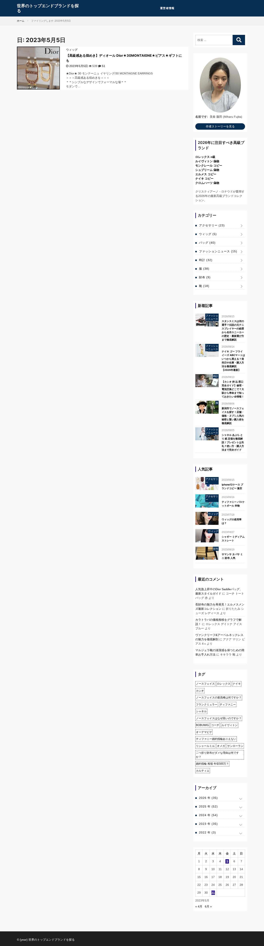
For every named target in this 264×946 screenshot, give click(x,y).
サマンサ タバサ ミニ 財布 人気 (232, 556)
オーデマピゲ (204, 732)
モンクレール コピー (208, 165)
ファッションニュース (218, 251)
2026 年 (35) (208, 797)
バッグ (207, 242)
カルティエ (202, 770)
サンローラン (235, 745)
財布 (205, 277)
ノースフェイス (205, 683)
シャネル (201, 711)
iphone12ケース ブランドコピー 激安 (232, 486)
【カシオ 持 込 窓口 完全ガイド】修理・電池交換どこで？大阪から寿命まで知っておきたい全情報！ (233, 389)
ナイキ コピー (204, 178)
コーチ (215, 725)
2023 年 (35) (208, 823)
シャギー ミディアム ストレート (233, 538)
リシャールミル (205, 745)
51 (103, 66)
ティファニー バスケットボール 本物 (233, 503)
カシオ (200, 690)
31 (213, 892)
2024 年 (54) (208, 815)
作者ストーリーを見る (220, 126)
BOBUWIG (202, 725)
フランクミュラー (206, 704)
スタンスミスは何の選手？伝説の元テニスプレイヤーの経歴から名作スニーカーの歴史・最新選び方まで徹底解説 (233, 330)
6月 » (208, 906)
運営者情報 (167, 8)
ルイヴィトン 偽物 (207, 161)
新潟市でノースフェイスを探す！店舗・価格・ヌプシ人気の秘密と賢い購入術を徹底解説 (233, 416)
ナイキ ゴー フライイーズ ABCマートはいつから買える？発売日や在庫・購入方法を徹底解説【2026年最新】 (233, 360)
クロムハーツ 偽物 (207, 182)
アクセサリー (212, 225)
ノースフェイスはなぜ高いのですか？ (219, 718)
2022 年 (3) (207, 832)
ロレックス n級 (205, 157)
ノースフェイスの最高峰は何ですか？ (219, 697)
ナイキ (237, 683)
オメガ (221, 745)
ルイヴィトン (230, 725)
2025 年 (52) (208, 806)
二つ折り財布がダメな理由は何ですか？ (217, 754)
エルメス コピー (205, 174)
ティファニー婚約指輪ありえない (216, 738)
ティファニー (228, 704)
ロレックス (223, 683)
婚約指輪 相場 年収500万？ (212, 763)
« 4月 (198, 906)
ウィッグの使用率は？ (232, 521)
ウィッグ (72, 49)
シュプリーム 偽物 (207, 170)
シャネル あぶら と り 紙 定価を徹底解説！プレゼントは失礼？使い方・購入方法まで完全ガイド (233, 442)
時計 (205, 260)
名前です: (201, 116)
